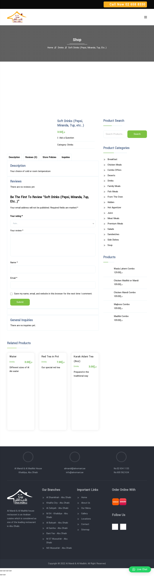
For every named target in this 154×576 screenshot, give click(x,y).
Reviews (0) (31, 157)
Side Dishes (113, 239)
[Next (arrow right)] (4, 574)
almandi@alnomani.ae (74, 468)
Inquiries (66, 157)
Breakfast (112, 159)
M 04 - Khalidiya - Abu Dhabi (57, 515)
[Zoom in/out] (10, 570)
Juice (110, 213)
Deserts (111, 175)
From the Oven (115, 196)
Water (13, 356)
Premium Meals (115, 223)
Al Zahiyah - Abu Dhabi (57, 508)
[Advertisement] (77, 84)
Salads (111, 229)
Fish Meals (113, 191)
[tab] (14, 157)
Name (14, 262)
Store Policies (49, 157)
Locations (86, 518)
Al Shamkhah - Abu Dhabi (58, 497)
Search (137, 134)
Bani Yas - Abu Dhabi (56, 533)
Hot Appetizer (114, 207)
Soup (110, 245)
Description (14, 157)
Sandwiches (113, 234)
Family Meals (114, 186)
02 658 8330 (135, 4)
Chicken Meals (115, 164)
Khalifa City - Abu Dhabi (57, 502)
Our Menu (86, 508)
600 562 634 (123, 472)
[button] (140, 569)
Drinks (61, 47)
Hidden (111, 202)
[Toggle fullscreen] (7, 570)
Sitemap (85, 529)
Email (13, 278)
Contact (85, 524)
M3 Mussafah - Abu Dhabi (59, 548)
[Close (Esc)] (1, 570)
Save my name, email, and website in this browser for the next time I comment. (53, 293)
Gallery (84, 513)
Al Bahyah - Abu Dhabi (57, 522)
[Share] (4, 570)
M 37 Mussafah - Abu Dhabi (57, 540)
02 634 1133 (123, 468)
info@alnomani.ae (74, 472)
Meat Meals (113, 218)
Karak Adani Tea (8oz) (83, 359)
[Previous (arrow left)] (1, 574)
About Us (85, 502)
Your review (16, 230)
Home (50, 47)
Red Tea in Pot (50, 356)
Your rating (16, 216)
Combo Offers (114, 170)
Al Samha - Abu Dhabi (57, 528)
